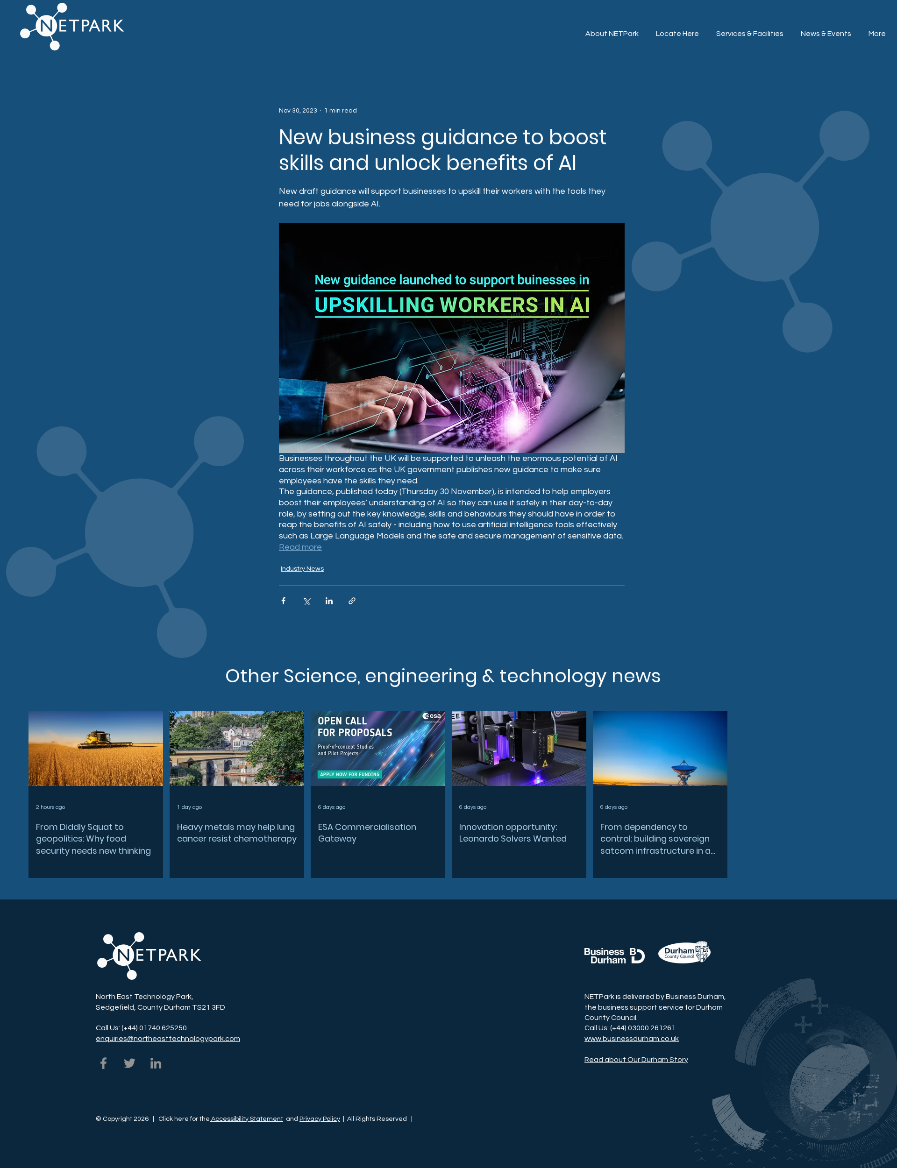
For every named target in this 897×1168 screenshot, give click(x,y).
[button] (875, 19)
